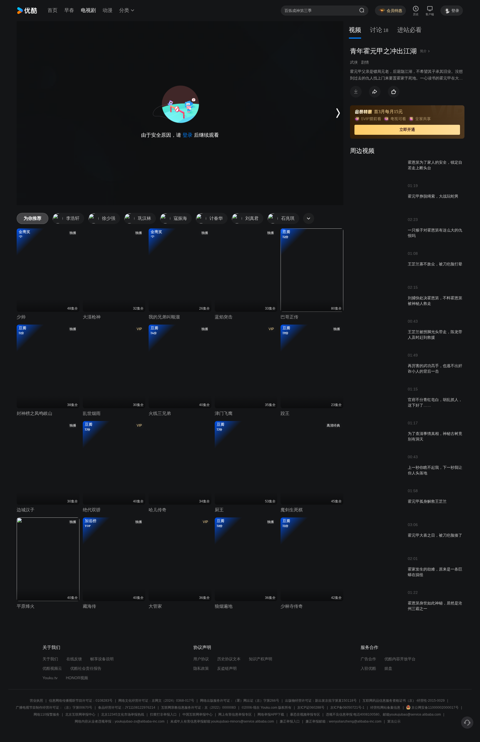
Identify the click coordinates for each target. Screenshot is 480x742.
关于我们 (50, 659)
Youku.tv (50, 678)
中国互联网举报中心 (197, 714)
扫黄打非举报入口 (163, 714)
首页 (53, 10)
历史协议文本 (229, 659)
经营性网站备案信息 (385, 707)
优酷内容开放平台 (400, 659)
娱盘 (388, 668)
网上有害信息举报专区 (235, 714)
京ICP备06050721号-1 (347, 707)
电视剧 (88, 10)
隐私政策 (201, 668)
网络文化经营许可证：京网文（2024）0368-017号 (156, 701)
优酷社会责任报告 (85, 668)
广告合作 (368, 659)
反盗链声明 (227, 668)
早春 (69, 10)
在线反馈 (74, 659)
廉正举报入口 (290, 721)
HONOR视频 (77, 678)
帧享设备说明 (102, 659)
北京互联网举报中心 (80, 714)
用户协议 (201, 659)
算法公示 (394, 721)
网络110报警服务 (46, 714)
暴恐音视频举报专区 (305, 714)
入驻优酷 (368, 668)
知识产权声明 (260, 659)
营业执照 (36, 701)
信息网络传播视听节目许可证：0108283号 (80, 701)
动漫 (107, 10)
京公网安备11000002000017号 (435, 707)
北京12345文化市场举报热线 (122, 714)
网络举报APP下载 (271, 714)
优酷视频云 (52, 668)
